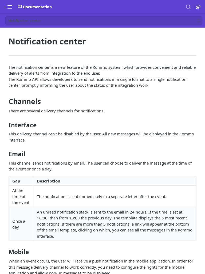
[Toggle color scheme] (198, 6)
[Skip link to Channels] (5, 101)
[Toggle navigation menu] (9, 6)
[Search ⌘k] (188, 6)
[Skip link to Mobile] (5, 252)
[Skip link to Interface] (5, 125)
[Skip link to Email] (5, 154)
